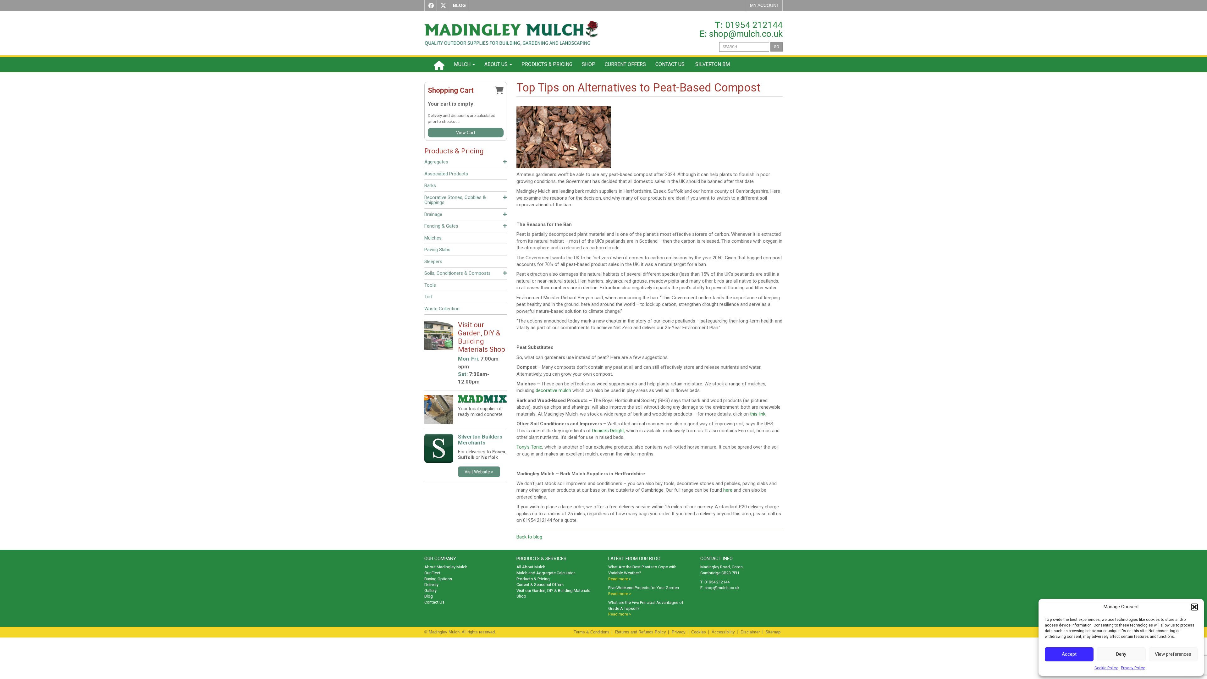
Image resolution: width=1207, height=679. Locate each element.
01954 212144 (754, 25)
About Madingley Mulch (445, 567)
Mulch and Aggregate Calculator (545, 573)
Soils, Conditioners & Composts (457, 273)
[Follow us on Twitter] (442, 5)
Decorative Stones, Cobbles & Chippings (455, 200)
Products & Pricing (546, 64)
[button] (1194, 607)
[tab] (465, 163)
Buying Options (438, 579)
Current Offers (625, 64)
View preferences (1173, 654)
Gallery (430, 590)
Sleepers (433, 261)
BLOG (459, 5)
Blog (428, 596)
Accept (1069, 654)
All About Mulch (530, 567)
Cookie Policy (1106, 668)
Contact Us (670, 64)
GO (776, 47)
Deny (1121, 654)
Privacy (679, 632)
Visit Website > (479, 471)
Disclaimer (750, 632)
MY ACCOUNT (764, 5)
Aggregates (436, 162)
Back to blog (529, 537)
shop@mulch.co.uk (746, 34)
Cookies (698, 632)
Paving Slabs (437, 249)
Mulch (463, 64)
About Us (496, 64)
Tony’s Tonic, (529, 447)
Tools (430, 285)
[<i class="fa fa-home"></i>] (439, 64)
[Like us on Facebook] (429, 5)
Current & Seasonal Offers (540, 584)
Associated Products (446, 174)
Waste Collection (442, 309)
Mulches (433, 238)
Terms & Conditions (591, 632)
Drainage (433, 214)
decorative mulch (553, 390)
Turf (428, 297)
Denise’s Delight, (608, 430)
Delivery (431, 584)
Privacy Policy (1133, 668)
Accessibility (723, 632)
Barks (430, 185)
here (727, 490)
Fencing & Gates (441, 226)
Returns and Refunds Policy (640, 632)
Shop (588, 64)
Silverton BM (712, 64)
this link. (758, 414)
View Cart (465, 132)
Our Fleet (432, 573)
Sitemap (772, 632)
